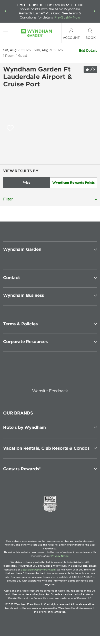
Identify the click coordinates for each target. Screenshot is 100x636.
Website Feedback (50, 391)
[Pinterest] (73, 373)
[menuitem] (5, 33)
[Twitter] (50, 373)
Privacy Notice (60, 556)
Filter (8, 199)
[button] (5, 11)
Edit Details (88, 50)
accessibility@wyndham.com (38, 569)
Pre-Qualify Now (67, 17)
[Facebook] (27, 373)
